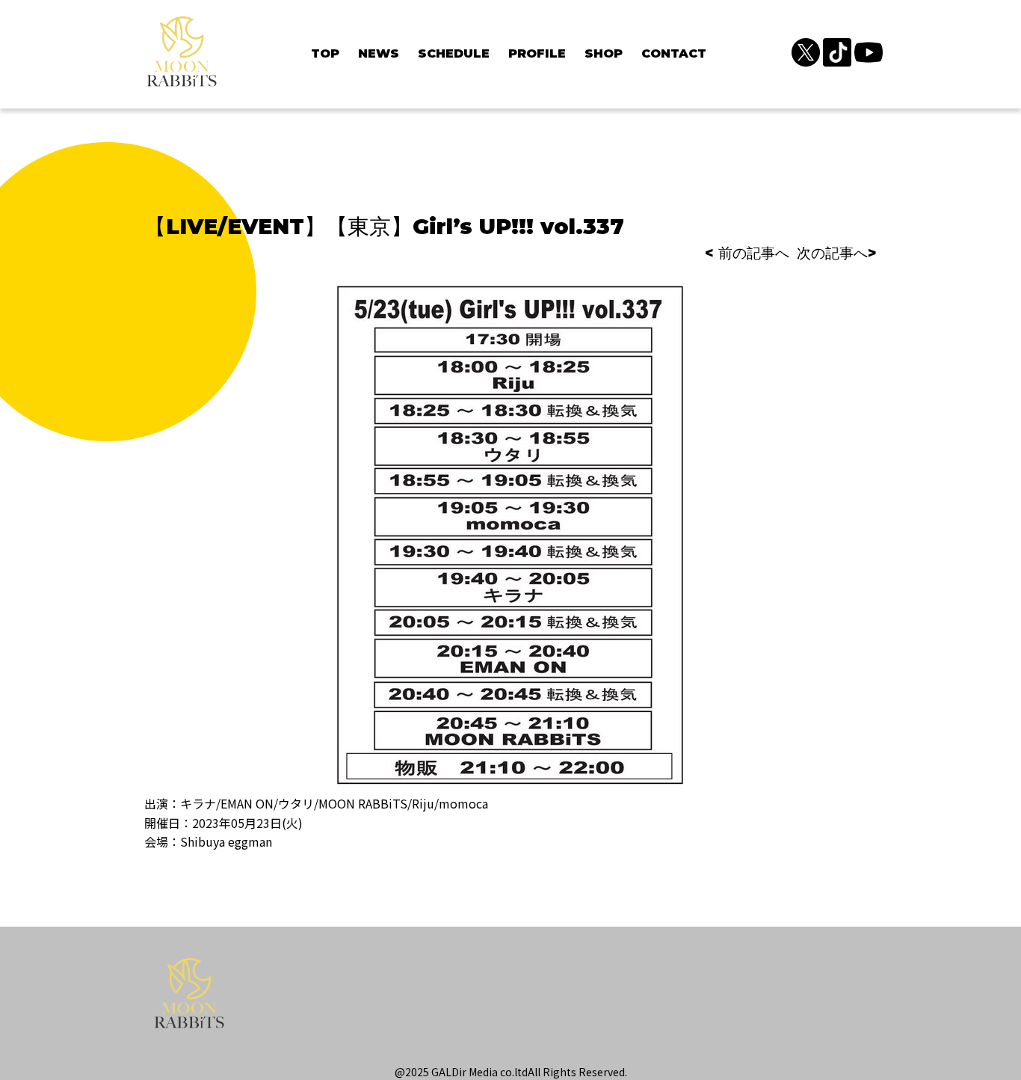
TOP (325, 53)
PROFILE (537, 53)
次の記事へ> (837, 253)
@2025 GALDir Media (446, 1071)
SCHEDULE (454, 53)
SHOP (603, 53)
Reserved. (603, 1071)
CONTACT (673, 53)
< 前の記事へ (747, 253)
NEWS (378, 53)
